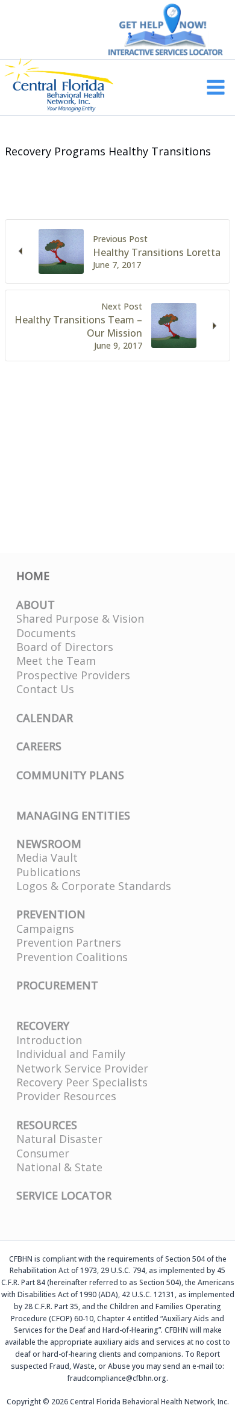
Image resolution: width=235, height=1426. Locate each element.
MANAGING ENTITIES (73, 815)
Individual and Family (70, 1054)
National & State (59, 1167)
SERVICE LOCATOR (63, 1195)
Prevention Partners (68, 942)
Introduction (49, 1040)
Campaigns (45, 928)
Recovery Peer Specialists (82, 1082)
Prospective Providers (73, 675)
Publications (48, 872)
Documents (46, 633)
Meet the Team (56, 660)
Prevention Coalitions (72, 957)
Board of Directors (64, 647)
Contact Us (45, 689)
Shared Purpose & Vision (80, 618)
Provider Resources (66, 1096)
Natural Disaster (59, 1139)
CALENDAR (44, 718)
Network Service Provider (82, 1068)
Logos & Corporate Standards (93, 886)
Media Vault (47, 857)
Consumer (42, 1153)
